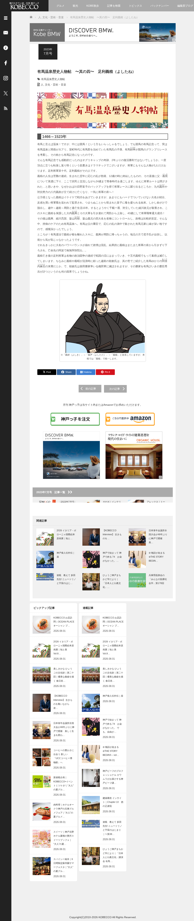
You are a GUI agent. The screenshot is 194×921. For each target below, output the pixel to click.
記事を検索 (113, 5)
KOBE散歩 (92, 5)
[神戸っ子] (24, 5)
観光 (75, 5)
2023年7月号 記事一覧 (52, 492)
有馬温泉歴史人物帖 (53, 79)
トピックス (135, 5)
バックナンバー (159, 5)
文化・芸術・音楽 (55, 84)
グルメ (60, 5)
